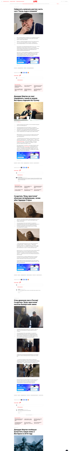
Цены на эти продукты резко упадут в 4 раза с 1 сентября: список (19, 90)
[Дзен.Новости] (21, 72)
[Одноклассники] (28, 72)
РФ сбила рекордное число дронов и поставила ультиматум (28, 187)
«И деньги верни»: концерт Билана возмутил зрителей (18, 186)
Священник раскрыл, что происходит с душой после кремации (28, 90)
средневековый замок (20, 141)
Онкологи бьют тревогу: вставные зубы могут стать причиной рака (18, 86)
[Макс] (23, 72)
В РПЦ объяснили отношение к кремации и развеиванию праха (38, 86)
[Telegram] (25, 72)
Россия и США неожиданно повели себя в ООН (28, 86)
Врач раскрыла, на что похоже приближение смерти (28, 190)
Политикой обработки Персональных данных (28, 3)
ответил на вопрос (27, 146)
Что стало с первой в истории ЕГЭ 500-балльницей (19, 190)
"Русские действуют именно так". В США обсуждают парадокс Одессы (18, 423)
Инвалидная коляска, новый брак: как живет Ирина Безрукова (38, 90)
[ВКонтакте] (26, 72)
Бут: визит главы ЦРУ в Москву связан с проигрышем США (28, 423)
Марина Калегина (19, 392)
